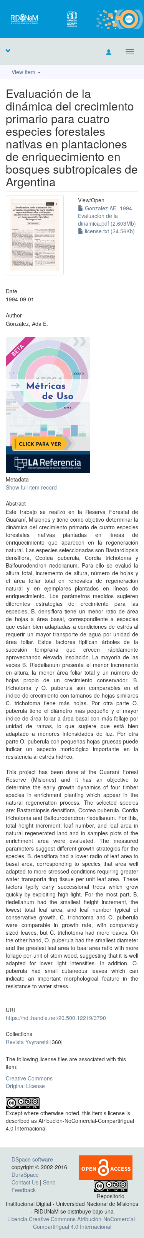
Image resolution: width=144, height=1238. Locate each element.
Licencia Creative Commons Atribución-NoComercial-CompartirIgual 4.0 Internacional (72, 1222)
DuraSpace (25, 1174)
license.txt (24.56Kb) (109, 231)
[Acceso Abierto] (105, 1167)
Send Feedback (34, 1186)
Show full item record (31, 487)
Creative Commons (29, 1078)
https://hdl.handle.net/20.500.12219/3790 (56, 1018)
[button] (7, 50)
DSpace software (32, 1159)
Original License (25, 1086)
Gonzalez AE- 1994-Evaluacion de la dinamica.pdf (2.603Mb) (107, 215)
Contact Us (25, 1182)
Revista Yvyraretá (27, 1042)
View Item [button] (24, 72)
